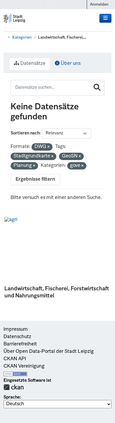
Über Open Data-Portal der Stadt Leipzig (49, 351)
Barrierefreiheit (20, 344)
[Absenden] (97, 88)
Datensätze (32, 63)
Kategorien (22, 37)
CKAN (14, 387)
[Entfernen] (48, 147)
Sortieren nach (25, 133)
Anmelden (99, 4)
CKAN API (15, 359)
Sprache (12, 397)
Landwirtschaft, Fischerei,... (62, 37)
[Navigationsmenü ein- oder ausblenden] (105, 18)
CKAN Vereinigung (24, 366)
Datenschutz (17, 337)
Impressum (16, 329)
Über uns (70, 63)
